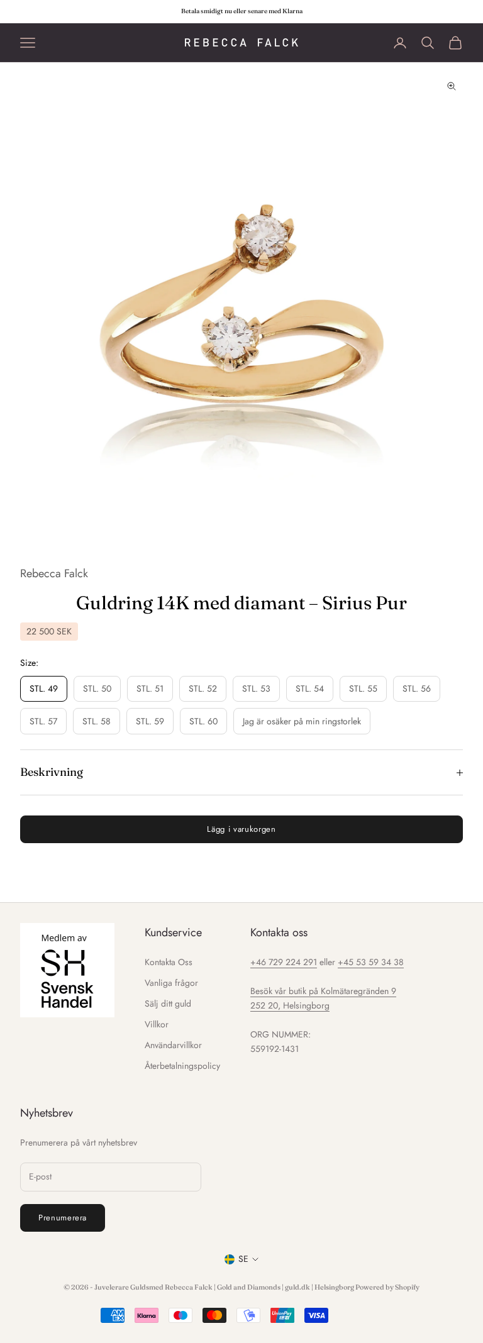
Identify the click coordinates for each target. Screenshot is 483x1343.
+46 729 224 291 (283, 962)
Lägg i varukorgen (241, 829)
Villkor (157, 1024)
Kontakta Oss (168, 962)
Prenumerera (62, 1218)
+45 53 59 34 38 (371, 962)
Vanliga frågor (171, 982)
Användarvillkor (173, 1045)
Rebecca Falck (54, 573)
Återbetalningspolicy (182, 1065)
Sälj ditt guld (168, 1003)
